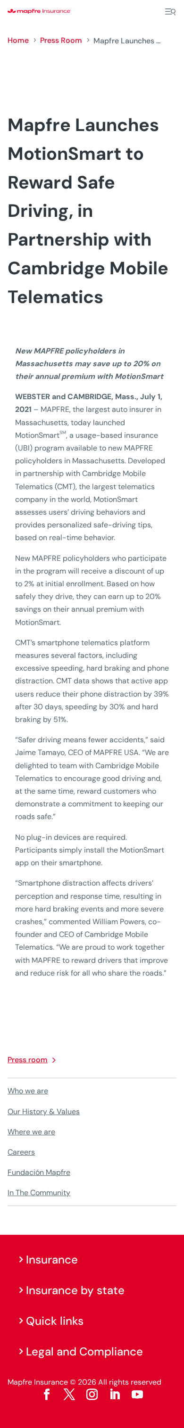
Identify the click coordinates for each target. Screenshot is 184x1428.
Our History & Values (44, 1111)
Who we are (28, 1091)
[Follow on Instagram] (92, 1394)
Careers (21, 1152)
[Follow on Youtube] (137, 1394)
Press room (28, 1060)
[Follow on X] (69, 1394)
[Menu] (170, 12)
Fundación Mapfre (39, 1172)
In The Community (39, 1193)
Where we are (31, 1132)
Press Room (61, 40)
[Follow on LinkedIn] (114, 1394)
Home (18, 40)
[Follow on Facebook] (46, 1394)
